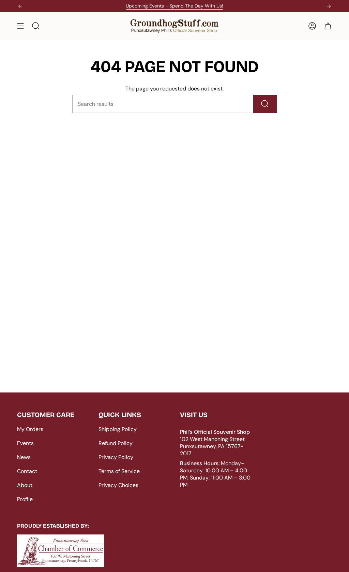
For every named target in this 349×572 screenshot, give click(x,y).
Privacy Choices (118, 485)
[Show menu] (20, 26)
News (24, 457)
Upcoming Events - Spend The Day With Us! (174, 6)
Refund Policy (115, 443)
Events (25, 443)
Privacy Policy (115, 457)
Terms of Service (119, 471)
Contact (27, 471)
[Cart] (328, 26)
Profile (25, 499)
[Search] (265, 104)
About (24, 485)
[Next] (329, 6)
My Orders (30, 429)
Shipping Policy (117, 429)
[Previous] (20, 6)
